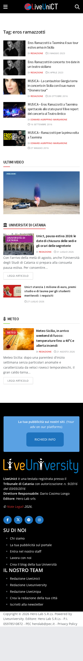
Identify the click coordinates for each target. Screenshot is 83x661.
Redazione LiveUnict (25, 578)
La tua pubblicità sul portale (31, 545)
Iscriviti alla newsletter (26, 604)
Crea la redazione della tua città (33, 598)
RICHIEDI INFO (45, 439)
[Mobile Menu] (5, 6)
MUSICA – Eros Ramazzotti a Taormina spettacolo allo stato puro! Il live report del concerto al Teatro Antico (53, 109)
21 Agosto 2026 (65, 351)
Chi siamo (17, 538)
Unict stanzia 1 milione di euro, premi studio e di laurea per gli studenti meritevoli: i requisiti (50, 291)
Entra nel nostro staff (25, 551)
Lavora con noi (20, 558)
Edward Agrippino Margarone (49, 119)
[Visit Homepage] (41, 7)
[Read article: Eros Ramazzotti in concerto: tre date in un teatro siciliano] (14, 68)
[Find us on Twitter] (18, 520)
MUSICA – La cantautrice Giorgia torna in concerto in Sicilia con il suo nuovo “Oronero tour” (52, 85)
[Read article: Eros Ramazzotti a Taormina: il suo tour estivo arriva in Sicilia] (14, 48)
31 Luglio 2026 (65, 251)
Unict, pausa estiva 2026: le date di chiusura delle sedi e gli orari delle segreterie (56, 241)
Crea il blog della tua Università (33, 564)
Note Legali (15, 506)
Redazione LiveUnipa (25, 591)
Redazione (37, 53)
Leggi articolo (20, 275)
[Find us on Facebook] (7, 520)
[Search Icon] (77, 6)
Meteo (11, 332)
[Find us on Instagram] (39, 520)
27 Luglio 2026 (35, 301)
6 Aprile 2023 (55, 72)
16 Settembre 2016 (41, 124)
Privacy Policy (67, 624)
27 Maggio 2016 (39, 148)
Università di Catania (16, 239)
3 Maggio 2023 (56, 53)
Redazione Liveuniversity (28, 585)
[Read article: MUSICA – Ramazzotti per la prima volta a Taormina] (14, 138)
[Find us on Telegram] (29, 520)
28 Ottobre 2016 (58, 96)
